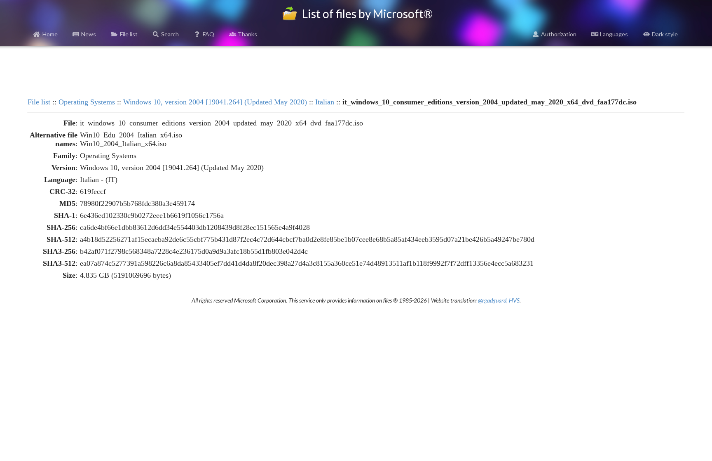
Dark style (665, 34)
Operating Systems (87, 102)
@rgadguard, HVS (499, 300)
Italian (324, 102)
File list (129, 34)
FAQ (208, 34)
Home (50, 34)
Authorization (558, 34)
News (88, 34)
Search (170, 34)
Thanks (247, 34)
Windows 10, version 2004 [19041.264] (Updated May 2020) (215, 102)
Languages (614, 34)
